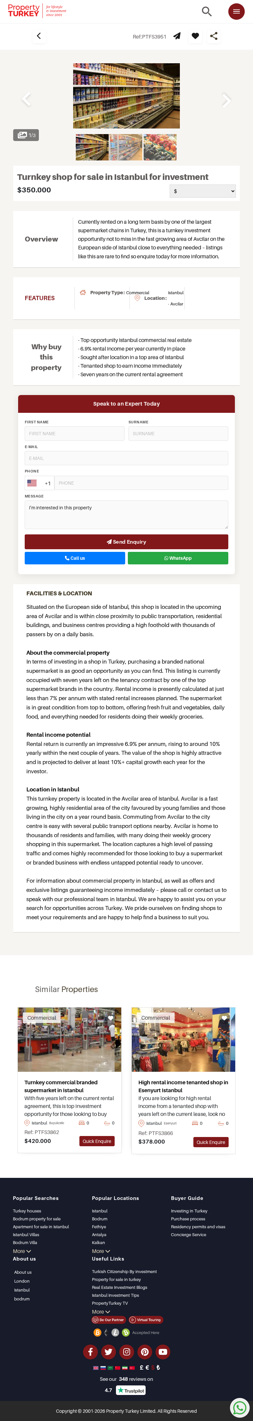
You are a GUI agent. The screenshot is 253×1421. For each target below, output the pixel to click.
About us (23, 1272)
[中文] (118, 1367)
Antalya (99, 1234)
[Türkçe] (132, 1367)
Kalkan (98, 1242)
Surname (138, 422)
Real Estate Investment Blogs (119, 1287)
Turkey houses (27, 1210)
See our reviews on (126, 1379)
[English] (96, 1367)
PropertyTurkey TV (110, 1303)
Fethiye (99, 1226)
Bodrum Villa (25, 1242)
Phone (32, 471)
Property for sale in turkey (116, 1279)
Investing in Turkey (189, 1210)
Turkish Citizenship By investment (124, 1271)
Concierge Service (188, 1234)
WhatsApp (180, 558)
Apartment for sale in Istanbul (41, 1226)
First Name (37, 422)
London (22, 1281)
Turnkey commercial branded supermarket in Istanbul (61, 1086)
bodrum (22, 1298)
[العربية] (111, 1367)
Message (34, 496)
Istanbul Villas (26, 1234)
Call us (77, 558)
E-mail (31, 446)
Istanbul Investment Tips (115, 1295)
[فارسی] (125, 1367)
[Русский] (103, 1367)
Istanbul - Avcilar (175, 298)
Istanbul (99, 1210)
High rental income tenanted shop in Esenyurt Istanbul (183, 1086)
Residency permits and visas (198, 1226)
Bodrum (99, 1218)
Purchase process (188, 1218)
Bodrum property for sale (37, 1218)
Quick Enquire (97, 1141)
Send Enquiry (129, 542)
